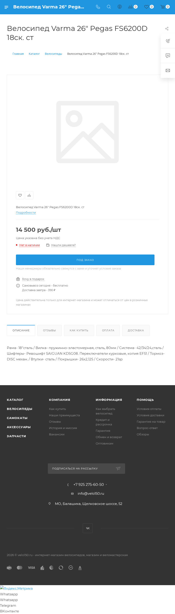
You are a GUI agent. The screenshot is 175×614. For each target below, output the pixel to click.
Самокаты (17, 418)
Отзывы (49, 330)
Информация (109, 400)
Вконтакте (88, 528)
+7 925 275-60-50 (88, 485)
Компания (59, 400)
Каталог (15, 400)
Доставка (136, 330)
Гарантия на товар (151, 421)
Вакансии (56, 434)
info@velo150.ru (91, 493)
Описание (21, 330)
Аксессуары (19, 427)
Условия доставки (150, 415)
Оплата (108, 330)
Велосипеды (19, 409)
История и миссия (63, 428)
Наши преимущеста (64, 415)
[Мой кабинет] (120, 7)
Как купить (79, 330)
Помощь (145, 400)
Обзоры (143, 434)
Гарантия (103, 430)
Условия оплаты (149, 409)
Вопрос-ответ (147, 428)
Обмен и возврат (109, 437)
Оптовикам (104, 443)
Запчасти (16, 436)
